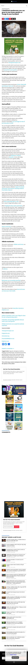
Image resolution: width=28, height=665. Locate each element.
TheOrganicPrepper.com (14, 62)
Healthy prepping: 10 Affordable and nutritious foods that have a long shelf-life (16, 598)
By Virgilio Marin (13, 634)
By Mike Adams (13, 578)
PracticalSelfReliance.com (8, 338)
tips (16, 359)
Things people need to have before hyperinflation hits (13, 618)
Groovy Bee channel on (18, 308)
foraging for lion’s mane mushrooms (13, 205)
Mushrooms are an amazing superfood (11, 280)
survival (4, 359)
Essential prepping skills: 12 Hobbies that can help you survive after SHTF (16, 540)
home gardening (20, 354)
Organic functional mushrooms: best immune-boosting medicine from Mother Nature (13, 188)
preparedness (10, 357)
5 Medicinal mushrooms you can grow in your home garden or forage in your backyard (15, 555)
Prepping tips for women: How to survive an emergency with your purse (15, 550)
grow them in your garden (10, 69)
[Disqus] (14, 450)
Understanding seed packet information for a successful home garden (15, 633)
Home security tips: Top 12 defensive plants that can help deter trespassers (15, 638)
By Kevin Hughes (13, 619)
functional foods (10, 352)
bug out (11, 351)
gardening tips (5, 354)
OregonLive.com (6, 333)
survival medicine (10, 359)
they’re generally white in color (11, 201)
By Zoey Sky (13, 542)
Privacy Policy (13, 654)
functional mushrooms (20, 352)
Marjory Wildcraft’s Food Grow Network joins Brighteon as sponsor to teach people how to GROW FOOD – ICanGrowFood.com (15, 582)
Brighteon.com (5, 309)
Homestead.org (5, 336)
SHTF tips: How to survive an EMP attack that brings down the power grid (15, 603)
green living (12, 354)
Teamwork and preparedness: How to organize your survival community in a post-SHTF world (16, 570)
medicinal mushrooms (14, 355)
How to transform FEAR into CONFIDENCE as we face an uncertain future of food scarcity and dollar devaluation (16, 576)
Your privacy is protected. (7, 379)
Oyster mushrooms (6, 226)
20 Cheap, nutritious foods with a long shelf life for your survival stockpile (16, 587)
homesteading (5, 355)
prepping (21, 357)
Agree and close (15, 657)
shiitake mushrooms (18, 244)
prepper (16, 357)
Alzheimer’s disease (16, 155)
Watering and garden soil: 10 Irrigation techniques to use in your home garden (14, 623)
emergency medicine (19, 351)
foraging (4, 352)
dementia (11, 157)
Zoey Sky (9, 16)
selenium (5, 269)
